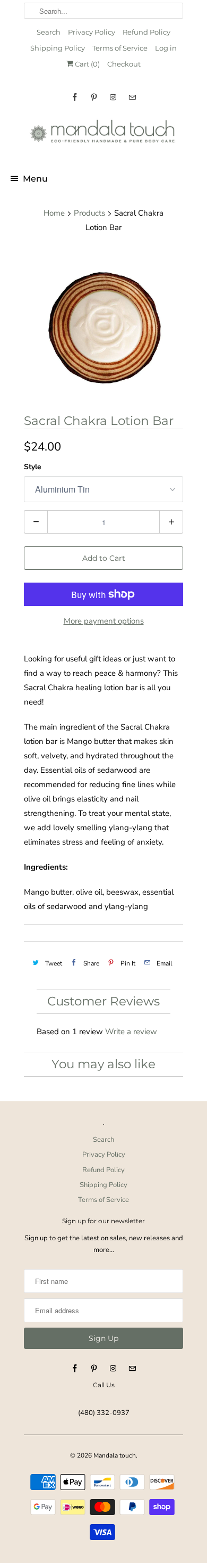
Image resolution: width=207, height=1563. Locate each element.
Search (49, 32)
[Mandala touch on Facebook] (75, 97)
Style (32, 467)
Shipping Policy (57, 48)
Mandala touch (114, 1455)
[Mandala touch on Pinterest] (94, 97)
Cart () (86, 64)
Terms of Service (120, 48)
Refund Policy (146, 32)
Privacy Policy (91, 32)
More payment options (104, 621)
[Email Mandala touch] (132, 97)
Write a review (131, 1031)
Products (89, 213)
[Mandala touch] (103, 134)
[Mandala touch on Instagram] (113, 97)
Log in (166, 48)
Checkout (124, 64)
